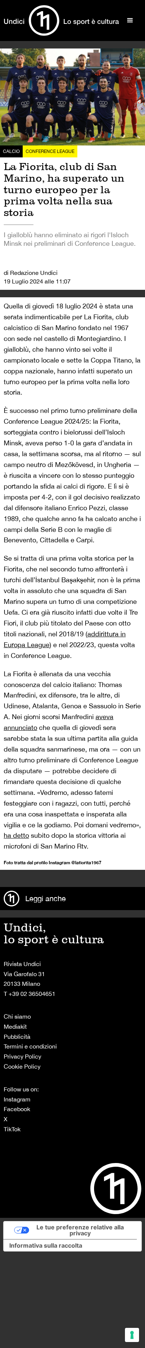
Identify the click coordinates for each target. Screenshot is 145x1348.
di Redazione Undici (31, 272)
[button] (130, 20)
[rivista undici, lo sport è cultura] (61, 20)
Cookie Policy (22, 1066)
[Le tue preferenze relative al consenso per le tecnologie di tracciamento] (132, 1335)
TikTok (12, 1129)
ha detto (16, 835)
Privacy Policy (22, 1056)
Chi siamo (17, 1016)
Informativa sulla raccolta (45, 1245)
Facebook (17, 1109)
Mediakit (15, 1026)
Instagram (17, 1099)
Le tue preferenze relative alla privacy (80, 1230)
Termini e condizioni (30, 1046)
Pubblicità (17, 1036)
